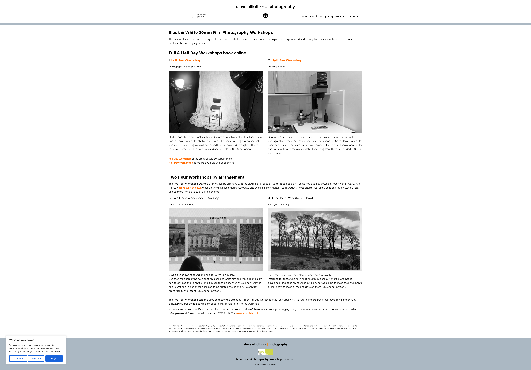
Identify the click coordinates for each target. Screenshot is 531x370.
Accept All (54, 358)
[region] (36, 349)
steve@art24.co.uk (201, 17)
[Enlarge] (259, 212)
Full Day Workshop (186, 60)
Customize (18, 358)
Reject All (36, 358)
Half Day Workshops (181, 162)
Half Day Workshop (287, 60)
